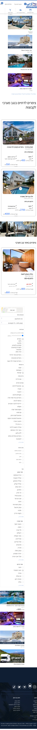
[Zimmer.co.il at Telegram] (24, 686)
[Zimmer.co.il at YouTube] (29, 684)
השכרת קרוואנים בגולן (19, 664)
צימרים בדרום (26, 94)
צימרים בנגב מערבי (16, 94)
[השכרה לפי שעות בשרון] (12, 625)
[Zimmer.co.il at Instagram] (34, 686)
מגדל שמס (22, 646)
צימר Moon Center (19, 645)
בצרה (23, 628)
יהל (26, 149)
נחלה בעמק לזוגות (27, 274)
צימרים (34, 94)
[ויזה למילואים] (12, 317)
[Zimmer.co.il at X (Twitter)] (19, 686)
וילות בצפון (17, 703)
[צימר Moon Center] (12, 643)
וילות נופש (17, 701)
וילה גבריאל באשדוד (26, 196)
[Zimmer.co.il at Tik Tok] (14, 686)
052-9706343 (28, 152)
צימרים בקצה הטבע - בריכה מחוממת (15, 605)
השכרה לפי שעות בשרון (26, 89)
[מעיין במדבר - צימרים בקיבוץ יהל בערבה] (18, 144)
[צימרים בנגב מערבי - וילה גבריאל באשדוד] (18, 193)
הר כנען (23, 607)
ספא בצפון (17, 706)
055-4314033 (28, 201)
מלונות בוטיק (16, 708)
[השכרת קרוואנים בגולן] (12, 662)
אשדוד (25, 198)
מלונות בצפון (16, 710)
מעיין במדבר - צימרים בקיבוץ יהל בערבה (20, 147)
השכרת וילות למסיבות (14, 705)
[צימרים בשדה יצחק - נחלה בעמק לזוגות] (18, 271)
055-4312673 (29, 278)
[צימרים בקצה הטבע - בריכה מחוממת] (12, 604)
